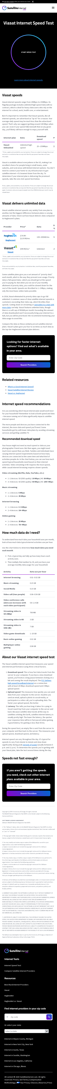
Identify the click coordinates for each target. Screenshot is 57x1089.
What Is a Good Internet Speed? (21, 386)
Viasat (6, 990)
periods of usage (30, 745)
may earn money (9, 1)
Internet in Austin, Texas (14, 1050)
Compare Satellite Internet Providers (19, 971)
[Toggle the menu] (53, 7)
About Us (42, 1082)
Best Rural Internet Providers (16, 984)
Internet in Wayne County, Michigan (18, 1039)
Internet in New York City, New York (18, 1044)
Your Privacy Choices (28, 1082)
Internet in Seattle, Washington (17, 1055)
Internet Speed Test (12, 965)
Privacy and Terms (20, 1079)
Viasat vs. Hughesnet (16, 393)
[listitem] (28, 189)
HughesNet (9, 995)
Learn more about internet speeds (28, 80)
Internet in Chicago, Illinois (15, 1066)
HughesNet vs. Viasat (13, 1001)
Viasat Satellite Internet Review (21, 390)
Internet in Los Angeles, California (18, 1061)
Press (49, 1082)
